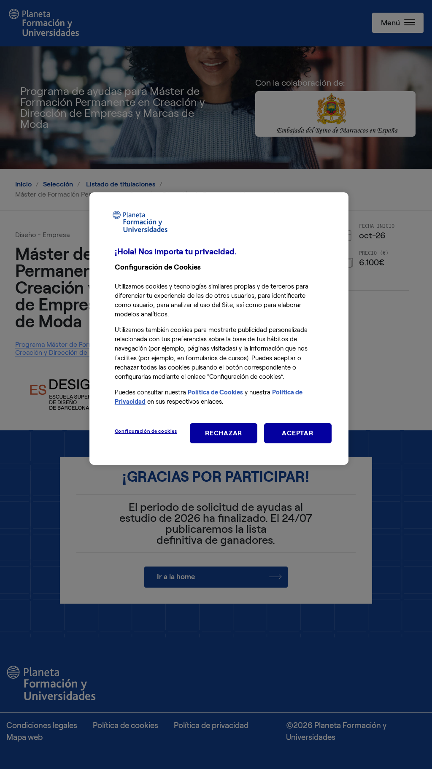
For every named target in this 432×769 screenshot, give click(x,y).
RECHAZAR (223, 433)
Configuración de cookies (146, 431)
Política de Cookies (215, 392)
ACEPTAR (297, 433)
